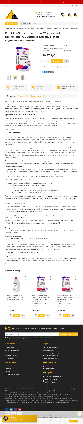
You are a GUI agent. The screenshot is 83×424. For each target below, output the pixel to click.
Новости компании (12, 355)
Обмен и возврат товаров (52, 353)
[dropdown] (6, 6)
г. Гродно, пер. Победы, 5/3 (54, 376)
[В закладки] (25, 276)
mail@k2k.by (49, 368)
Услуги (45, 344)
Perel (65, 45)
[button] (5, 295)
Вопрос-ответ (38, 96)
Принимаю (73, 421)
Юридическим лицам (13, 374)
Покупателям (10, 362)
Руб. (72, 5)
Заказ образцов (48, 350)
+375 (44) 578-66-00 (46, 16)
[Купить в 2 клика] (66, 61)
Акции (7, 366)
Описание (11, 96)
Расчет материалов (50, 358)
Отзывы (22, 96)
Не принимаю (61, 421)
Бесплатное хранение (50, 347)
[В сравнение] (25, 279)
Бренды (8, 368)
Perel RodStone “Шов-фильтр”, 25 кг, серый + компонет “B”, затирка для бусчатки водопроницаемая (40, 299)
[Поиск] (76, 23)
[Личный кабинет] (76, 6)
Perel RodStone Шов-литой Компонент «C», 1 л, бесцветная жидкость (16, 297)
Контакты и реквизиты (13, 353)
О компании (10, 344)
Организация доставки (51, 355)
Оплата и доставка (12, 350)
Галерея (8, 371)
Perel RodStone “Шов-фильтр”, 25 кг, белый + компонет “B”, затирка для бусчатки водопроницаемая (65, 299)
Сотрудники (9, 358)
